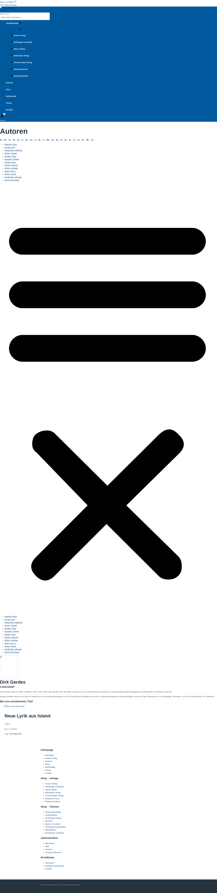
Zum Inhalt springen (8, 5)
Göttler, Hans (10, 162)
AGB (47, 846)
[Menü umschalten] (20, 29)
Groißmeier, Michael (13, 177)
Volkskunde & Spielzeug (55, 827)
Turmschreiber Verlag (22, 62)
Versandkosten (15, 734)
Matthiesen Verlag (21, 56)
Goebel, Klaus (10, 156)
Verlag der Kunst (20, 69)
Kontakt (9, 110)
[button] (20, 23)
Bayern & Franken (52, 824)
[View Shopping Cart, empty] (2, 116)
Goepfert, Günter (12, 159)
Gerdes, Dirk (10, 147)
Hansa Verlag (19, 49)
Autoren (9, 83)
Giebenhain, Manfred (13, 150)
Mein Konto (50, 843)
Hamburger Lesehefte (22, 42)
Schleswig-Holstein (53, 818)
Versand (48, 849)
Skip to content (7, 2)
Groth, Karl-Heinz (12, 180)
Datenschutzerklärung (54, 866)
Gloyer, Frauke (11, 153)
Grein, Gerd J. (10, 171)
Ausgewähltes (51, 815)
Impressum (49, 863)
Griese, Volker (10, 174)
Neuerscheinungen (53, 812)
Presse (9, 103)
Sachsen (48, 821)
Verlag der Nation (20, 76)
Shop (8, 89)
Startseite (49, 755)
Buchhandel (11, 96)
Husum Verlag (19, 35)
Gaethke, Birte (11, 144)
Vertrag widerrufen (53, 852)
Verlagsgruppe (12, 23)
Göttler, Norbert (11, 165)
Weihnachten (50, 830)
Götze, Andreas (11, 168)
